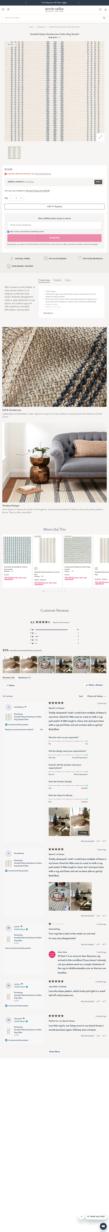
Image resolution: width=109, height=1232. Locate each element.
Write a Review (97, 686)
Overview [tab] (44, 280)
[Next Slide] (104, 664)
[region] (54, 664)
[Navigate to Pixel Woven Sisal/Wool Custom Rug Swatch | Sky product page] (17, 549)
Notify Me (54, 238)
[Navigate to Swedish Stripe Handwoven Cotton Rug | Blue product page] (47, 549)
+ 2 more (83, 833)
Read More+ (48, 313)
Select (98, 182)
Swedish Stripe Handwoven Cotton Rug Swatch (64, 27)
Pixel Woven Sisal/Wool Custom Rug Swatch (16, 568)
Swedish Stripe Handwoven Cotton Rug (47, 573)
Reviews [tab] (9, 678)
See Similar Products (43, 174)
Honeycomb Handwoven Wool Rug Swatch (77, 568)
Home (31, 27)
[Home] (54, 11)
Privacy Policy (33, 244)
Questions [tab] (24, 678)
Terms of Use (45, 244)
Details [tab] (57, 280)
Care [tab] (68, 280)
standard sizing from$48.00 (38, 191)
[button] (54, 37)
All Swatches (41, 27)
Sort (81, 696)
